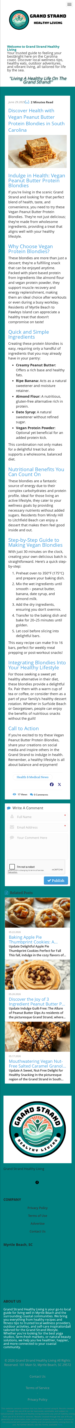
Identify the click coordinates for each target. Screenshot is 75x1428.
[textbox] (37, 80)
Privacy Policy (37, 1399)
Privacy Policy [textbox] (38, 1207)
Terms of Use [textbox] (37, 1215)
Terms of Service (37, 1388)
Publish (57, 880)
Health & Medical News (32, 777)
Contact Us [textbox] (38, 1231)
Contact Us (38, 1376)
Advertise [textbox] (38, 1223)
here (60, 1424)
